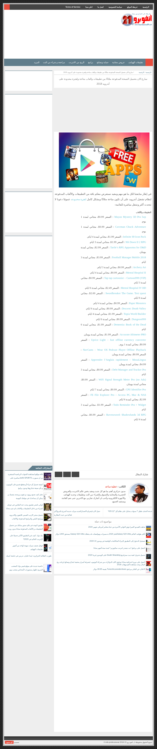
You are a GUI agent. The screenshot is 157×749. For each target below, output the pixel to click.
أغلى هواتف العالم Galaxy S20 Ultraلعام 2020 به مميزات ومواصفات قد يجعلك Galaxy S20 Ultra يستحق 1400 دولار (100, 534)
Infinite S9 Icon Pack (134, 236)
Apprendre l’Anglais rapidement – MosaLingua (118, 359)
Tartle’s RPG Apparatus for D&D (128, 247)
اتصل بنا (100, 7)
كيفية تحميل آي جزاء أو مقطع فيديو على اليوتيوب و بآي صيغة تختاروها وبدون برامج (24, 486)
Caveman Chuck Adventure (130, 226)
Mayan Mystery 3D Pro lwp (130, 216)
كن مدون (9, 742)
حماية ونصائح (103, 62)
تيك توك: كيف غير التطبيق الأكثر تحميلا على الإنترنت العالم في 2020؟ (26, 537)
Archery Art (139, 267)
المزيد (36, 62)
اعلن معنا (88, 7)
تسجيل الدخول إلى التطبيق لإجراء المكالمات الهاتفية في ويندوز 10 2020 (117, 541)
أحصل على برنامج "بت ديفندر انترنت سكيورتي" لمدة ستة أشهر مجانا (119, 548)
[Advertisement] (61, 34)
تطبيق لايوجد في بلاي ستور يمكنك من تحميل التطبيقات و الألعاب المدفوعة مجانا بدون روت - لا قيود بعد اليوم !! (25, 527)
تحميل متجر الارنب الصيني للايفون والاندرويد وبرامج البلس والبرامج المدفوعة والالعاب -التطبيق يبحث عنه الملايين (26, 517)
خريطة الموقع (132, 7)
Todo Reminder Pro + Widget (129, 404)
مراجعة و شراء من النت (54, 62)
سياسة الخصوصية (115, 7)
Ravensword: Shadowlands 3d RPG (126, 414)
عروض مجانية (118, 62)
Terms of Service (72, 7)
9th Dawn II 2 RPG (136, 242)
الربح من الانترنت (76, 62)
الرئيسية (146, 7)
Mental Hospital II (136, 272)
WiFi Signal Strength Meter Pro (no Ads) (122, 379)
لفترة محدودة (79, 199)
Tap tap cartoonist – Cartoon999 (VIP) (125, 278)
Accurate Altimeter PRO (133, 334)
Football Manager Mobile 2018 (129, 257)
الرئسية (141, 72)
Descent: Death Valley (134, 308)
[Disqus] (103, 614)
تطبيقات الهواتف (135, 62)
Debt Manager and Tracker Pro (129, 369)
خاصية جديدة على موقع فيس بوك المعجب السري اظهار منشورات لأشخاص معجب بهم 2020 (26, 568)
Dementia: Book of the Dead (130, 324)
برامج (90, 62)
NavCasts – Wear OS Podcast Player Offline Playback (114, 349)
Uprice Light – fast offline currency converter (118, 339)
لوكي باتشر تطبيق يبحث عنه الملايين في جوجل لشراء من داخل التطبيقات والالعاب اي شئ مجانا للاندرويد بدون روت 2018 (24, 507)
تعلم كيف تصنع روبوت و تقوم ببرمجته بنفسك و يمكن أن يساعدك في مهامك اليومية (25, 496)
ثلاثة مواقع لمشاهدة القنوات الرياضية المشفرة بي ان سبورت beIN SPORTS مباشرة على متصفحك (25, 476)
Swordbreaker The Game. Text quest (125, 293)
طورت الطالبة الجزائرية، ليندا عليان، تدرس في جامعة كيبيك (29, 556)
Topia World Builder (135, 313)
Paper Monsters (137, 303)
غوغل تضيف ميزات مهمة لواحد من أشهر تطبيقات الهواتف (28, 547)
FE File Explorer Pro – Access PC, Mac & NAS (118, 394)
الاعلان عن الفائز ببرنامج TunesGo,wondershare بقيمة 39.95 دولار (119, 569)
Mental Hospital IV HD (133, 287)
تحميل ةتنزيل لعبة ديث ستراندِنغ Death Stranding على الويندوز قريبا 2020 (116, 555)
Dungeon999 (139, 319)
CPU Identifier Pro (136, 389)
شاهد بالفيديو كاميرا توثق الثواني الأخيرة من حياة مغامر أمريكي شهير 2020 (116, 527)
